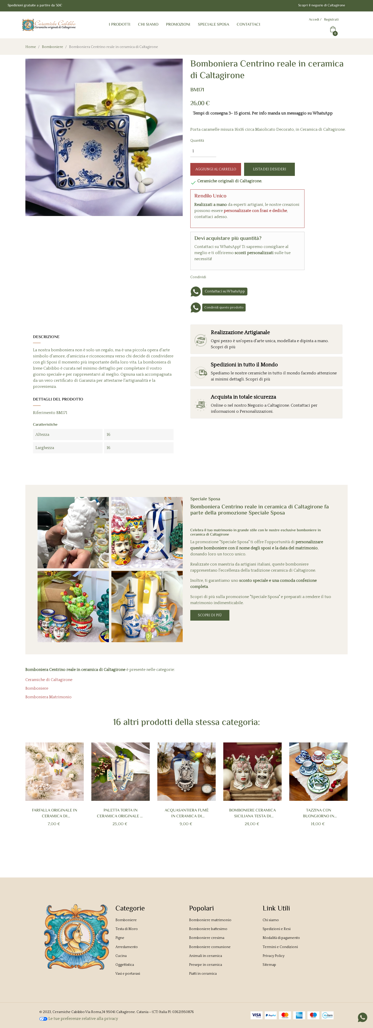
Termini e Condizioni (280, 947)
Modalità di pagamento (281, 938)
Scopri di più (210, 615)
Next (339, 796)
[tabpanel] (55, 792)
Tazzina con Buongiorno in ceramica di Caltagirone (318, 813)
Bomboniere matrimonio (210, 920)
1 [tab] (178, 847)
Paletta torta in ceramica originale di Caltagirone (120, 813)
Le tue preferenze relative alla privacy (82, 1018)
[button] (321, 6)
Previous (33, 796)
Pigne (119, 938)
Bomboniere (36, 688)
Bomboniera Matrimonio (48, 697)
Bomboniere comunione (210, 947)
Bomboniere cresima (206, 938)
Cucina (121, 956)
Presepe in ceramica (205, 965)
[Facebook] (353, 6)
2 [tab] (184, 847)
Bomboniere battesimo (208, 929)
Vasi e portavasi (127, 974)
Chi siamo (271, 920)
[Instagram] (363, 6)
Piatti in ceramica (203, 974)
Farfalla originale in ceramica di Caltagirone (54, 813)
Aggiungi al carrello (215, 169)
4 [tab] (194, 847)
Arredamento (126, 947)
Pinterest (231, 277)
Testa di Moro (126, 929)
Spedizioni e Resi (277, 929)
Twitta (223, 277)
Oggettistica (124, 965)
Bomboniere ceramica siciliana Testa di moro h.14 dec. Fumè (252, 813)
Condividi (215, 277)
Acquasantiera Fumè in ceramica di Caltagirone (187, 813)
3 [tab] (189, 847)
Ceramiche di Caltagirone (48, 679)
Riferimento (44, 412)
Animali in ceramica (205, 956)
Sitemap (269, 965)
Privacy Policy (273, 956)
